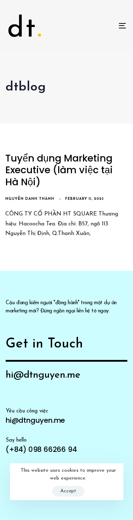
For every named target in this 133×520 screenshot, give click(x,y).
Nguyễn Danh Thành (29, 199)
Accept (68, 491)
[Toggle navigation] (106, 25)
